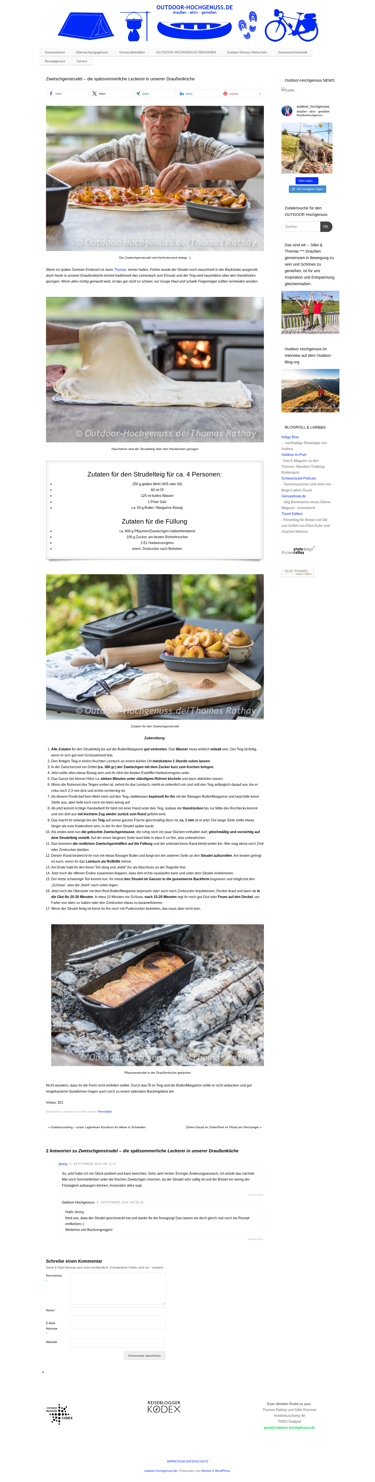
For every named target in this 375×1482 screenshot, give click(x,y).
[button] (68, 93)
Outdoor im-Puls (293, 455)
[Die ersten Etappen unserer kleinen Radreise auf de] (306, 148)
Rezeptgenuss (55, 61)
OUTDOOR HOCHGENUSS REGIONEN (186, 52)
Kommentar (52, 1278)
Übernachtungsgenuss (92, 52)
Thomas (120, 269)
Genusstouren (55, 52)
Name (51, 1310)
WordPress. (223, 1470)
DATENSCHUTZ (197, 1461)
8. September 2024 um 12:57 (93, 1164)
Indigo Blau (290, 437)
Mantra (206, 1470)
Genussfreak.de (293, 496)
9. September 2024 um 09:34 (120, 1202)
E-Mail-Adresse (51, 1328)
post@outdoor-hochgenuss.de (289, 1427)
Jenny (62, 1164)
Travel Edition (292, 514)
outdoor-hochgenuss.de (160, 1470)
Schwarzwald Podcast (298, 478)
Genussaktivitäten (132, 52)
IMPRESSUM (176, 1461)
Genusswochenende (292, 52)
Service (81, 61)
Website (51, 1342)
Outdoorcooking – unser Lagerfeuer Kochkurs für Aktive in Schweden (97, 1127)
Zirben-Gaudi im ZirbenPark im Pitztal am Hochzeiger (224, 1127)
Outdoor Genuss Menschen (247, 52)
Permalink (105, 1111)
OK (324, 226)
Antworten (255, 1194)
